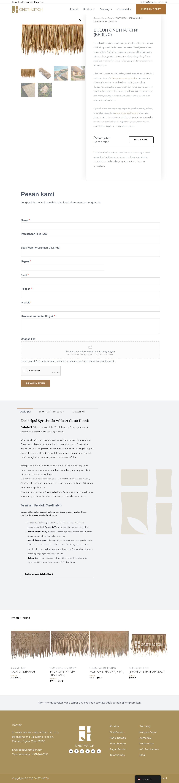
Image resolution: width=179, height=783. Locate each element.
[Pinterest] (93, 751)
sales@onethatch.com (154, 2)
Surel (25, 275)
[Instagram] (76, 751)
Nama (25, 220)
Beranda (97, 18)
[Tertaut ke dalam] (87, 751)
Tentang (104, 9)
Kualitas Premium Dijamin (28, 2)
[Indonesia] (82, 751)
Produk (87, 9)
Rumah (74, 9)
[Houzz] (99, 751)
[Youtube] (71, 751)
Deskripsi (25, 411)
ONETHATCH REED (125, 18)
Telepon (26, 288)
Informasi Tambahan (51, 411)
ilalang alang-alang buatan (124, 78)
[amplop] (137, 2)
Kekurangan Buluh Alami (39, 574)
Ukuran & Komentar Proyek (38, 316)
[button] (141, 139)
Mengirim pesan (35, 383)
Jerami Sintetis (108, 18)
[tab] (25, 412)
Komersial (123, 9)
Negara (26, 261)
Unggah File (28, 339)
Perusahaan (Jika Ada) (34, 233)
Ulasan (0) (79, 411)
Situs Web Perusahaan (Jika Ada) (40, 247)
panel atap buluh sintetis (127, 113)
